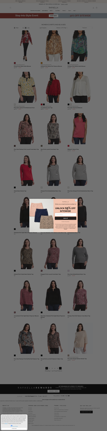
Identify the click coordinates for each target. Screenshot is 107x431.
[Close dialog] (76, 200)
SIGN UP (65, 218)
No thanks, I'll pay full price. (65, 221)
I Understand (14, 428)
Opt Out (6, 423)
